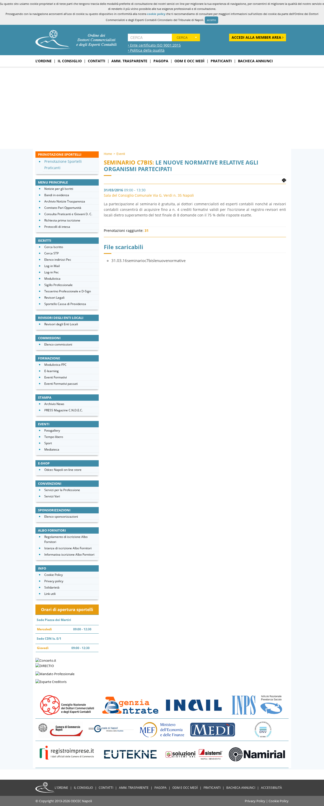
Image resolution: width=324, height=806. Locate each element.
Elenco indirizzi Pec (57, 259)
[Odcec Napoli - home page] (76, 39)
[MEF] (162, 729)
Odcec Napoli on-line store (63, 470)
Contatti (96, 60)
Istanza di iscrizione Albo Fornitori (68, 548)
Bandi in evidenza (56, 195)
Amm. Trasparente (129, 60)
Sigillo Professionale (58, 285)
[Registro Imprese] (67, 754)
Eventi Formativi (55, 377)
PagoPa (160, 60)
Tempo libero (53, 437)
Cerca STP (51, 253)
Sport (48, 443)
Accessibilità (271, 787)
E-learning (51, 371)
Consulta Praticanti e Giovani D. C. (68, 214)
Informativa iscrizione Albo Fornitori (69, 554)
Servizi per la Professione (62, 490)
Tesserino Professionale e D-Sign (67, 291)
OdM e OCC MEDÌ (189, 60)
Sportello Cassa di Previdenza (65, 304)
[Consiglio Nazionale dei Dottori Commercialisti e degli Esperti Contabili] (67, 704)
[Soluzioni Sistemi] (194, 754)
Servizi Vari (52, 496)
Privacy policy (53, 581)
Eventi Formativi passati (61, 383)
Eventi (120, 154)
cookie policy (156, 14)
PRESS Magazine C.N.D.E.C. (63, 410)
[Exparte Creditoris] (51, 681)
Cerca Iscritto (53, 247)
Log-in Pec (51, 272)
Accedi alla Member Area (257, 37)
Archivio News (54, 404)
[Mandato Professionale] (54, 673)
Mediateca (51, 449)
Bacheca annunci (255, 60)
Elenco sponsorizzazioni (61, 516)
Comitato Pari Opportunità (62, 208)
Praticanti (221, 60)
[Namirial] (257, 754)
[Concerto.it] (45, 660)
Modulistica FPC (55, 364)
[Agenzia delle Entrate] (130, 704)
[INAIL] (194, 704)
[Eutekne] (130, 754)
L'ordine (43, 60)
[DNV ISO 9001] (263, 729)
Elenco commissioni (58, 344)
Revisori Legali (54, 297)
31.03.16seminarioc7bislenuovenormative (148, 260)
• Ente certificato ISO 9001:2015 (154, 45)
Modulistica (52, 278)
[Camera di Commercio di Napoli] (61, 729)
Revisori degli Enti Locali (61, 324)
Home (108, 154)
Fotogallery (52, 430)
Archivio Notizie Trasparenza (64, 201)
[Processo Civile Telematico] (111, 729)
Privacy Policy (255, 801)
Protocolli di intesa (57, 227)
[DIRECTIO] (44, 665)
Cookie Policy (53, 575)
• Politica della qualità (146, 50)
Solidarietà (51, 587)
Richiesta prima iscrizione (62, 220)
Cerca (182, 37)
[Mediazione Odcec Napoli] (212, 729)
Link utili (50, 594)
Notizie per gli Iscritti (58, 189)
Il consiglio (70, 60)
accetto (211, 20)
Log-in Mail (52, 266)
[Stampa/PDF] (284, 180)
